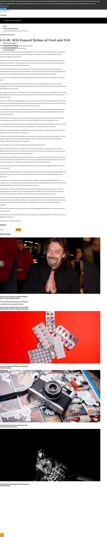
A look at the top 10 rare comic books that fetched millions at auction (13, 426)
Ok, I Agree (3, 8)
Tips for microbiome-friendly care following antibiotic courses (14, 367)
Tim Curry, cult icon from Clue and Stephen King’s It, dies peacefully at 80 (13, 297)
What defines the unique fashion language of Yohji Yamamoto (14, 485)
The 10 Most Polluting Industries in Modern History (18, 499)
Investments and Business (7, 34)
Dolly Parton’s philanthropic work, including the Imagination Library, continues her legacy (14, 308)
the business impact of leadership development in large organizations (23, 496)
